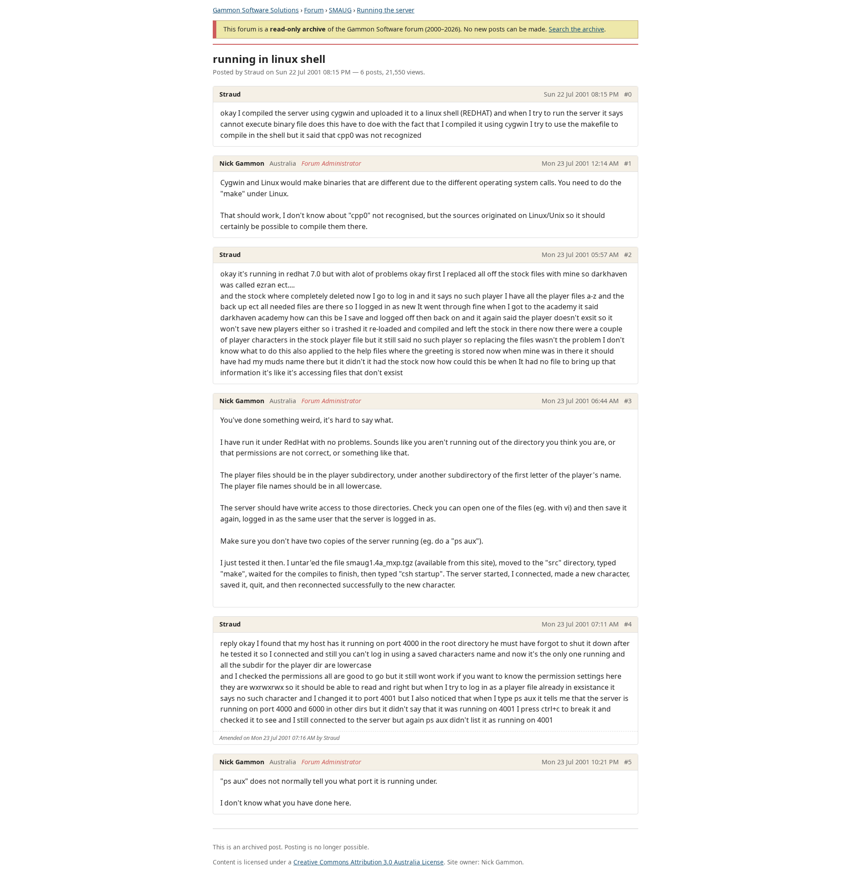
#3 (628, 401)
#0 (628, 94)
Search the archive (576, 29)
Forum (314, 10)
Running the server (385, 10)
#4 (628, 624)
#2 (628, 254)
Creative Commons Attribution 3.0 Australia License (368, 862)
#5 (628, 762)
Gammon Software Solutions (256, 10)
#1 (628, 163)
